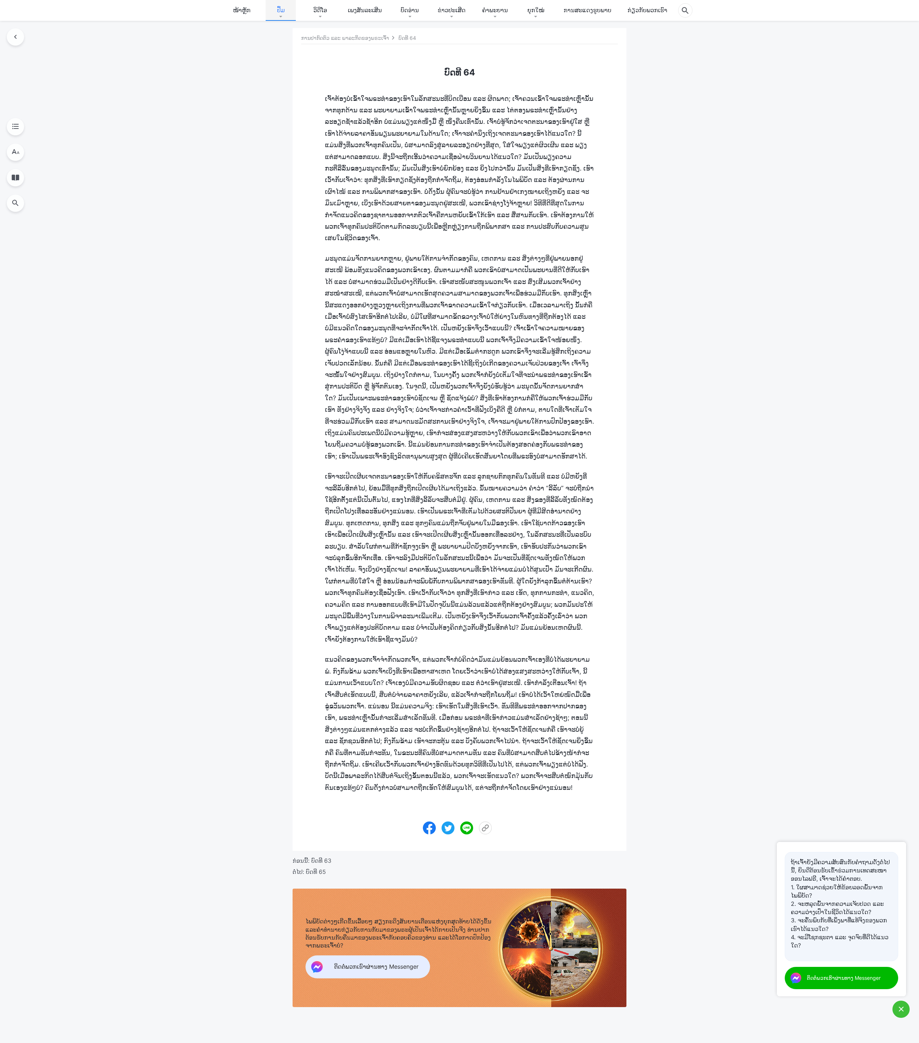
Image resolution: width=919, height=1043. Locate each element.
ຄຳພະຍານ (495, 10)
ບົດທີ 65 (316, 871)
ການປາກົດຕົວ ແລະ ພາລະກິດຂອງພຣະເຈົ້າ (345, 38)
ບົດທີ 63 (321, 860)
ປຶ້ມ (281, 10)
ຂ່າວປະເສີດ (452, 10)
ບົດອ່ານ (410, 10)
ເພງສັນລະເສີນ (365, 10)
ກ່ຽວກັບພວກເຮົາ (647, 10)
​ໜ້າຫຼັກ (242, 10)
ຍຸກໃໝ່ (535, 10)
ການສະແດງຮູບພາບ (587, 10)
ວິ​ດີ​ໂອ (320, 10)
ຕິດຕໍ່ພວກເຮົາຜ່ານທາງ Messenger (844, 978)
